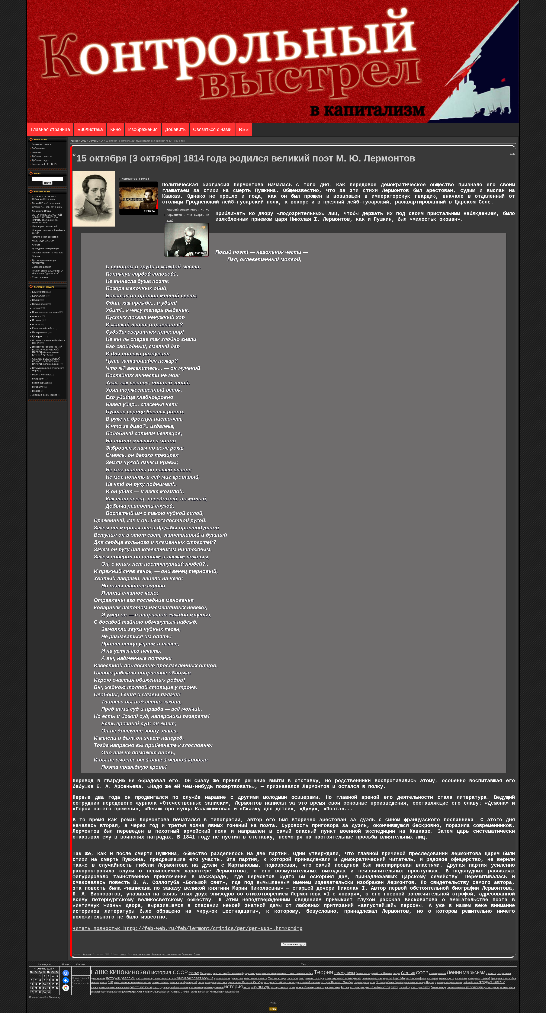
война (272, 973)
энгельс (95, 982)
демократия (98, 978)
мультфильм (98, 987)
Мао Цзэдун (159, 987)
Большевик (234, 973)
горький (485, 978)
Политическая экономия (45, 312)
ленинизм (368, 978)
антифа (248, 987)
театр (155, 982)
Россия (345, 987)
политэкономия (456, 987)
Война (35, 300)
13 (31, 984)
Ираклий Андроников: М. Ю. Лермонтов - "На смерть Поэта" (188, 215)
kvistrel (123, 954)
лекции (396, 973)
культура (137, 954)
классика (146, 954)
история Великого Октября (337, 982)
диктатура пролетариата (499, 987)
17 (101, 141)
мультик (387, 978)
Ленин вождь (438, 987)
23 (44, 988)
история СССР (169, 972)
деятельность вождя (414, 982)
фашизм (491, 973)
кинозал (138, 972)
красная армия (222, 978)
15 (40, 984)
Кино (115, 129)
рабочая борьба (394, 982)
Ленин (454, 972)
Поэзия (197, 954)
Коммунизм (38, 292)
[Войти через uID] (65, 973)
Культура (37, 336)
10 (48, 980)
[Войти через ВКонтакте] (65, 980)
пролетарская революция (448, 982)
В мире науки (39, 304)
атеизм (433, 973)
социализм (504, 973)
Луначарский (190, 982)
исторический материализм (306, 987)
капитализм (332, 987)
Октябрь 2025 (44, 968)
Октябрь (93, 141)
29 (40, 992)
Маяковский (163, 991)
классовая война (125, 982)
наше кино (107, 972)
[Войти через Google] (65, 987)
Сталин (408, 973)
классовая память (255, 978)
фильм (194, 973)
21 (36, 988)
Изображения (143, 129)
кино (180, 978)
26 (57, 988)
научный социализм (177, 987)
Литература (187, 954)
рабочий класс (471, 982)
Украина (443, 978)
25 (53, 988)
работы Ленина (382, 973)
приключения (196, 987)
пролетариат (235, 982)
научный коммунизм (346, 978)
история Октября (274, 982)
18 (53, 984)
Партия (430, 982)
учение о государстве (318, 978)
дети (451, 978)
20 (31, 988)
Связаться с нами (212, 129)
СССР (422, 972)
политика (221, 973)
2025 (83, 141)
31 (48, 992)
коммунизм (344, 973)
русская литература (172, 954)
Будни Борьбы (40, 382)
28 (36, 992)
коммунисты (143, 982)
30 (44, 992)
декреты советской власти (105, 991)
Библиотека (90, 129)
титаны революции (171, 982)
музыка (378, 978)
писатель (292, 978)
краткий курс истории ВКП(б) (414, 987)
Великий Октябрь (252, 982)
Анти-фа (36, 316)
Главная (74, 141)
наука (103, 982)
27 (31, 992)
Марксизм (474, 972)
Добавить (175, 129)
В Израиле (38, 386)
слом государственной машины (302, 982)
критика (175, 991)
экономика (146, 978)
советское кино (140, 987)
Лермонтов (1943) (135, 178)
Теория (36, 308)
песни (201, 982)
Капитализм (38, 296)
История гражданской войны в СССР (370, 987)
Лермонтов (156, 954)
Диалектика (237, 978)
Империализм (39, 332)
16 (44, 984)
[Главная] (273, 122)
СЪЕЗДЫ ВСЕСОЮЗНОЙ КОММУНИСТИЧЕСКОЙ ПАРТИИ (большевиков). (46, 361)
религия (441, 973)
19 (57, 984)
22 (40, 988)
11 (53, 980)
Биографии (38, 378)
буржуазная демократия (254, 973)
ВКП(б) (394, 987)
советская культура (164, 978)
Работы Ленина (40, 374)
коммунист (474, 978)
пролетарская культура (138, 991)
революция (474, 987)
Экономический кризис (44, 395)
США (110, 982)
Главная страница (50, 129)
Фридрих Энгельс (492, 982)
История (36, 320)
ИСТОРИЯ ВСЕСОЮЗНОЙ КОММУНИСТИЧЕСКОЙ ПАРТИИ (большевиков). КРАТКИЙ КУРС (47, 351)
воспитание (461, 978)
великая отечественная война (294, 973)
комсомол (221, 982)
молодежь (210, 982)
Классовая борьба (42, 328)
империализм (279, 987)
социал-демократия (364, 982)
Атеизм (36, 324)
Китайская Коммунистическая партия (218, 991)
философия (431, 978)
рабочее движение (213, 987)
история (233, 986)
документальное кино (117, 987)
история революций (123, 978)
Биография (417, 978)
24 (48, 988)
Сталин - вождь (189, 991)
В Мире (36, 391)
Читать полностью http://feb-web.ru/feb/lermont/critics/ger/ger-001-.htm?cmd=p (187, 929)
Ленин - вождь (364, 973)
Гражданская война (503, 978)
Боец (301, 978)
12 (57, 980)
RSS (244, 129)
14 (36, 984)
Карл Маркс (401, 978)
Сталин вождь (277, 978)
